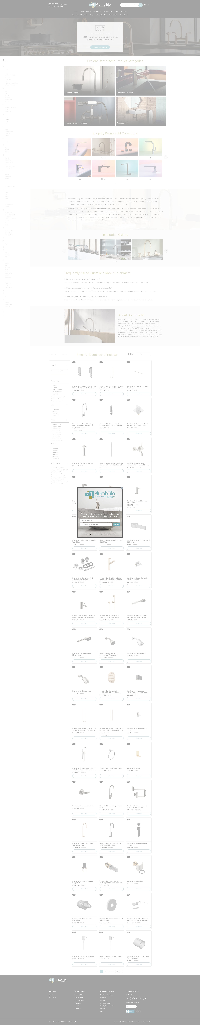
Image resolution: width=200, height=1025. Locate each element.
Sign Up (116, 524)
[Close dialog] (122, 488)
